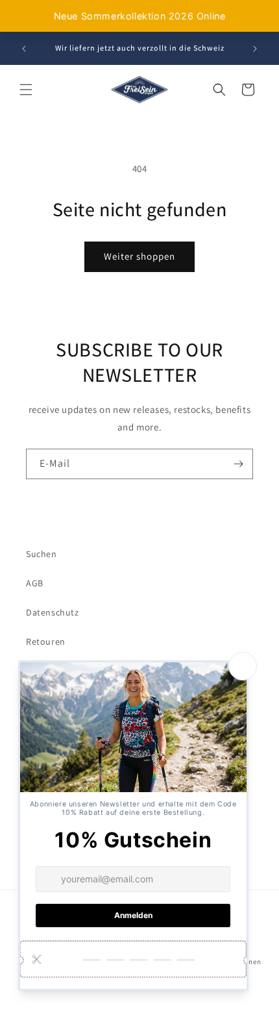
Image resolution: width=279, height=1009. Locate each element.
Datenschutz (52, 612)
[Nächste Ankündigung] (255, 48)
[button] (26, 89)
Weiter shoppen (139, 256)
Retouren (46, 641)
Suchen (41, 554)
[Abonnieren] (238, 464)
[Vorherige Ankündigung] (24, 48)
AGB (34, 583)
